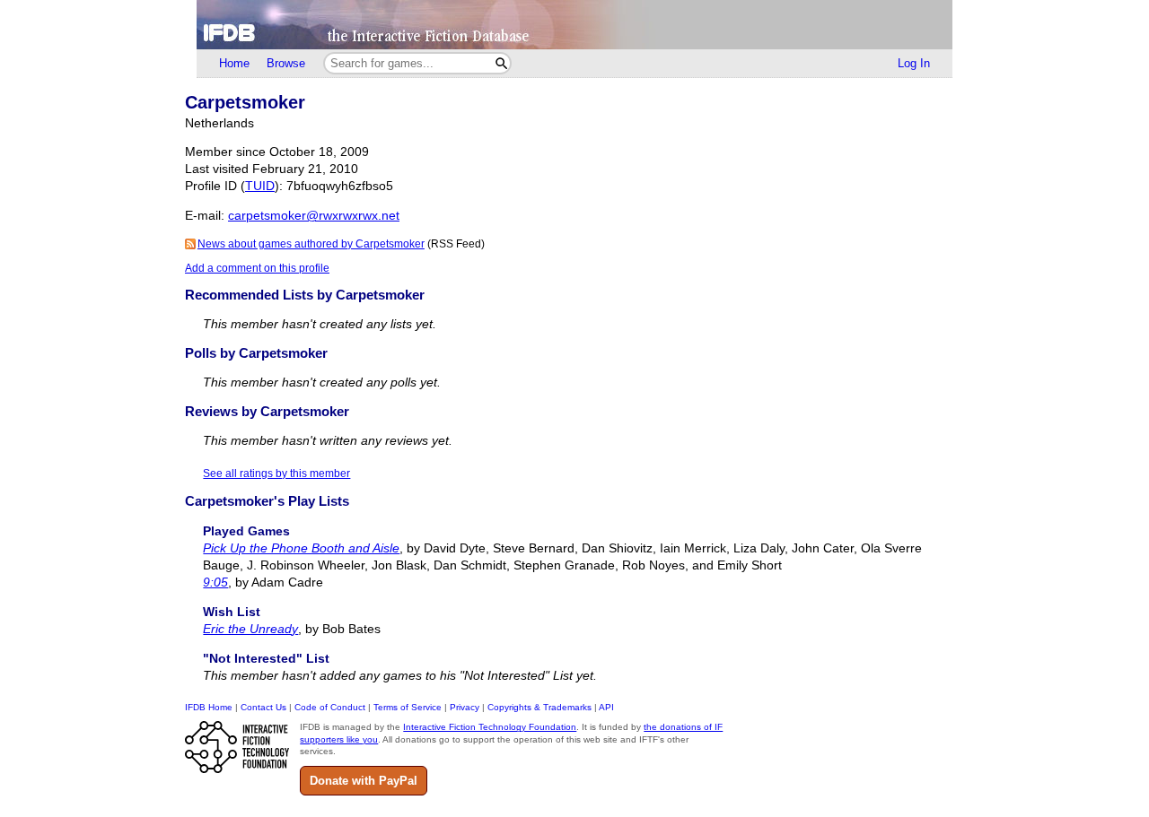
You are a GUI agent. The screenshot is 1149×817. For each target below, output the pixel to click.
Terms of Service (407, 707)
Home (234, 63)
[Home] (574, 24)
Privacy (464, 707)
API (606, 707)
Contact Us (263, 707)
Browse (286, 63)
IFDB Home (208, 707)
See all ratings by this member (276, 473)
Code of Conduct (329, 707)
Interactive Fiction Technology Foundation (489, 727)
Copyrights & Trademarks (539, 707)
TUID (260, 186)
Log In (914, 63)
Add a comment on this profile (257, 268)
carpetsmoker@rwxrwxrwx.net (313, 215)
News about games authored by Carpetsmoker (311, 244)
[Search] (501, 63)
